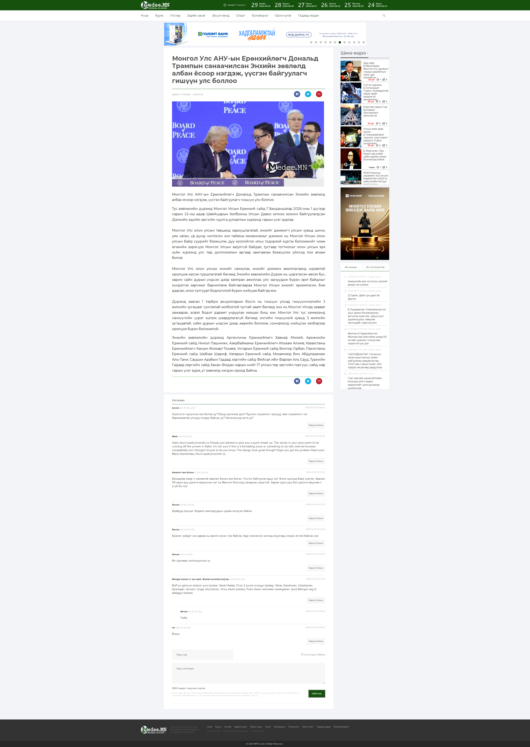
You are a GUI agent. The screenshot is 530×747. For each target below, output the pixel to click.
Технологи (293, 727)
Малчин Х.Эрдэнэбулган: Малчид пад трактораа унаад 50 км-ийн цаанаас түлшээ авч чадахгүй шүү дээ (367, 338)
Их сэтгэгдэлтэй (375, 267)
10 (354, 42)
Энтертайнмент (341, 727)
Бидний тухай (213, 731)
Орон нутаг (283, 15)
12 (364, 42)
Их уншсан (351, 267)
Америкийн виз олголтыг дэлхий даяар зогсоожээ (367, 283)
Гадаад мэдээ (308, 15)
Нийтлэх (317, 693)
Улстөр (175, 15)
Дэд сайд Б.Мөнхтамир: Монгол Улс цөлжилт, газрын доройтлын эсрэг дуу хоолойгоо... (376, 70)
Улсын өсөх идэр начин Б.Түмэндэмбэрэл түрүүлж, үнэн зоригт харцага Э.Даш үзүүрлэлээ (375, 136)
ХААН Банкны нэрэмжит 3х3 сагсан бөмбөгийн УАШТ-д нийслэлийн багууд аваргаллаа (375, 178)
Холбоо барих (258, 731)
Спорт (240, 15)
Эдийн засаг (196, 15)
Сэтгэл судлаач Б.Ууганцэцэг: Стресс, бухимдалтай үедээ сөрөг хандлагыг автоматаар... (375, 92)
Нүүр (144, 15)
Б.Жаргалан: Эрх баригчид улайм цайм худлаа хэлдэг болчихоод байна (375, 155)
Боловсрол (260, 15)
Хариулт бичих (316, 425)
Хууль (159, 15)
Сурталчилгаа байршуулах (236, 731)
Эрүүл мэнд (220, 15)
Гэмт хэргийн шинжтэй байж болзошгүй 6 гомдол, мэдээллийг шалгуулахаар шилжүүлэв (365, 383)
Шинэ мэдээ (353, 53)
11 (359, 42)
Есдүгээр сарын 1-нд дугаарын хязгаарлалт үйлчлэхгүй (375, 111)
